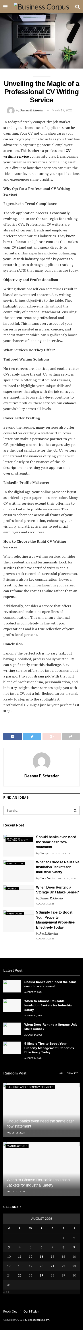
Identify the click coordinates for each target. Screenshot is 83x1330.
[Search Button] (75, 810)
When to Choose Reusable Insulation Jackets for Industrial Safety (57, 867)
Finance (72, 1073)
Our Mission (31, 1311)
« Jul (6, 1292)
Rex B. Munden (48, 933)
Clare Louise (47, 878)
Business (12, 889)
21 (52, 1266)
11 (19, 1256)
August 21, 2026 (67, 878)
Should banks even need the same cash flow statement (56, 842)
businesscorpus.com (37, 1319)
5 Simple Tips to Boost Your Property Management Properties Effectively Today (49, 1048)
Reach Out (10, 1311)
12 (30, 1256)
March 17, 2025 (62, 110)
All (61, 1073)
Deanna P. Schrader (31, 110)
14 (52, 1256)
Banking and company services (17, 839)
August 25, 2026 (61, 853)
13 (41, 1256)
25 (19, 1275)
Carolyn (44, 853)
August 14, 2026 (45, 903)
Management (14, 914)
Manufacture (15, 863)
